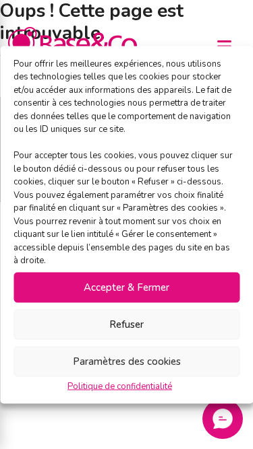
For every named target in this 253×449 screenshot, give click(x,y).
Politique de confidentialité (119, 386)
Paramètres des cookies (127, 361)
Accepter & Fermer (126, 287)
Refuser (126, 324)
